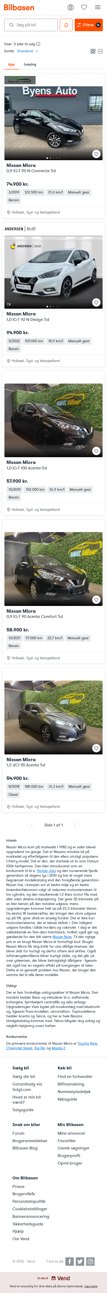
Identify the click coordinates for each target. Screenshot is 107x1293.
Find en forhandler (75, 1076)
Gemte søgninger (74, 1148)
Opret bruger (70, 1163)
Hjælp (18, 1231)
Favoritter (67, 1141)
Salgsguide (23, 1110)
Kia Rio (40, 1048)
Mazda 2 (58, 1048)
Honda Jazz (46, 870)
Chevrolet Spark (19, 1048)
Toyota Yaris (87, 1043)
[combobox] (31, 25)
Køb (11, 64)
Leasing (30, 64)
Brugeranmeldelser (30, 1141)
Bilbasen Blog (25, 1148)
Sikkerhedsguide (27, 1224)
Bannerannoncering (30, 1216)
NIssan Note (62, 936)
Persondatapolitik (28, 1201)
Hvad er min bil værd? (26, 1099)
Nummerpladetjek (74, 1092)
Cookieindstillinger (29, 1209)
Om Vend (20, 1239)
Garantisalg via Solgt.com (27, 1086)
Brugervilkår (23, 1194)
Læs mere (90, 1286)
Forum (18, 1133)
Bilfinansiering (71, 1084)
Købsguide (67, 1099)
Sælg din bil (23, 1076)
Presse (18, 1186)
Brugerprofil (69, 1156)
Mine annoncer (71, 1133)
